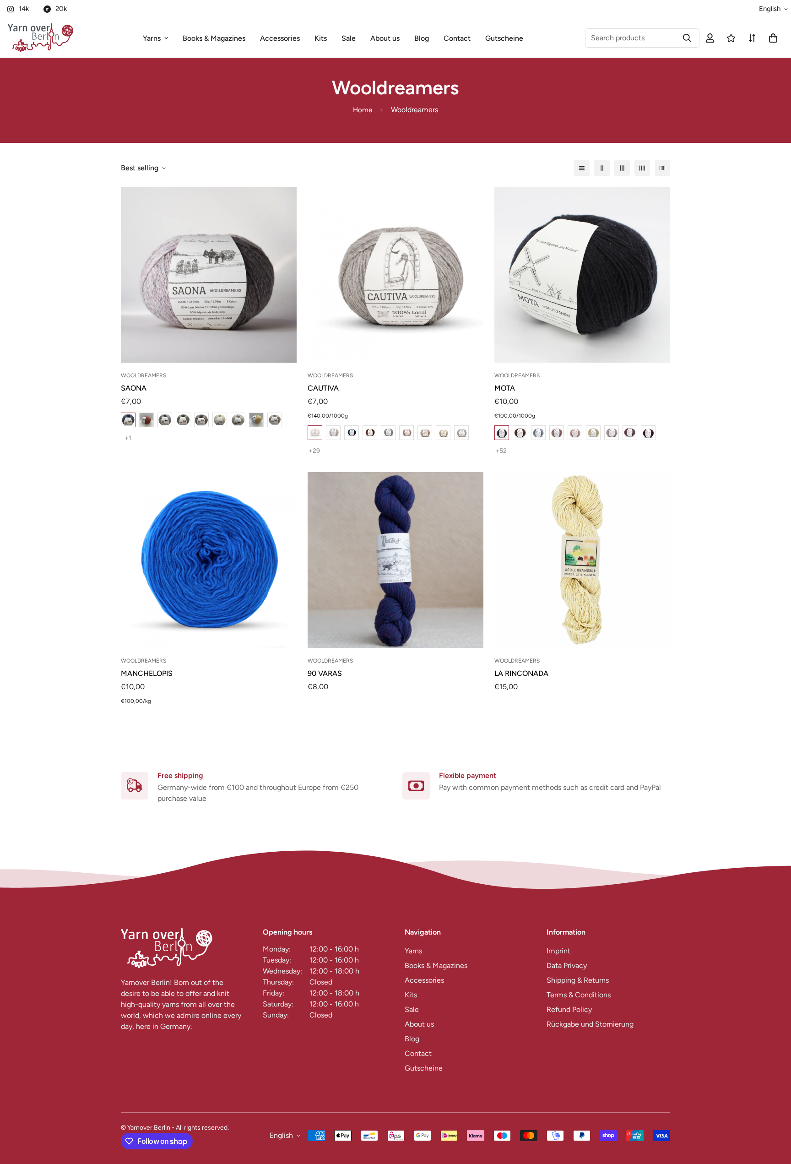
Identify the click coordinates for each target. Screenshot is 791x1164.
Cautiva (323, 388)
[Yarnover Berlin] (40, 38)
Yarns (152, 38)
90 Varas (325, 673)
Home (362, 110)
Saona (133, 388)
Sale (348, 38)
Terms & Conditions (579, 994)
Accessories (280, 38)
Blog (421, 38)
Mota (504, 388)
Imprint (558, 950)
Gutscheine (504, 38)
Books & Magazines (214, 38)
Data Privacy (567, 965)
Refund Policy (569, 1009)
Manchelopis (147, 673)
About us (385, 38)
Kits (320, 38)
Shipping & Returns (578, 980)
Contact (457, 38)
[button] (771, 38)
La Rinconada (521, 673)
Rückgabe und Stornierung (590, 1024)
